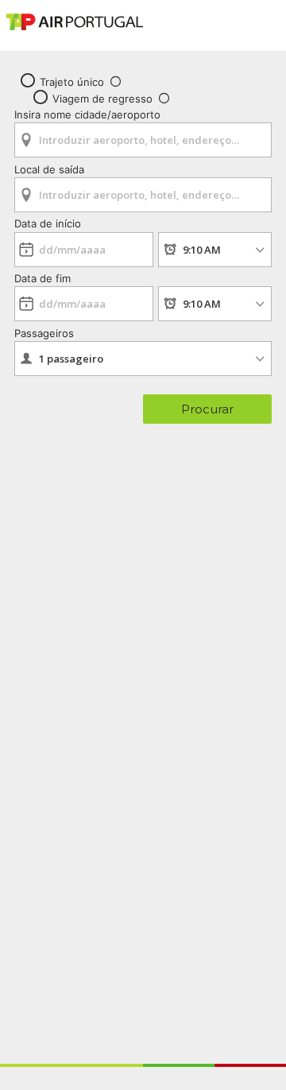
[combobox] (143, 134)
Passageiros (44, 333)
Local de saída (49, 169)
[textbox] (143, 139)
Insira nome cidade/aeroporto (87, 114)
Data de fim (42, 278)
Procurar (207, 409)
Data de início (47, 223)
